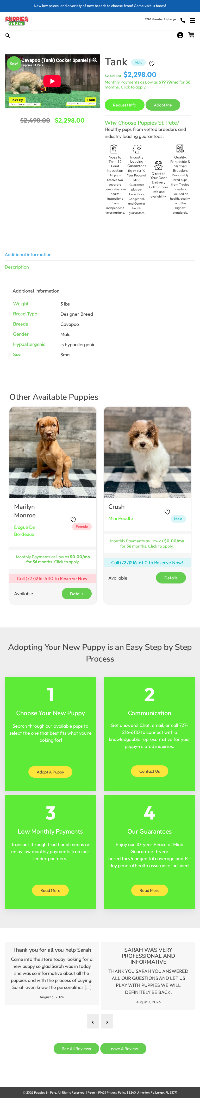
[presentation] (93, 1021)
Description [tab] (17, 267)
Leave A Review (123, 1048)
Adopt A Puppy (50, 772)
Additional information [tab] (28, 254)
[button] (95, 59)
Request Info (124, 104)
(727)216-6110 (39, 578)
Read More (50, 890)
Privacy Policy (116, 1092)
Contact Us (149, 771)
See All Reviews (76, 1048)
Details (76, 593)
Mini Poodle (120, 518)
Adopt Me (163, 104)
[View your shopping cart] (192, 35)
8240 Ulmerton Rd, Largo (160, 19)
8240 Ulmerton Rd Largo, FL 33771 (153, 1092)
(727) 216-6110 (182, 20)
